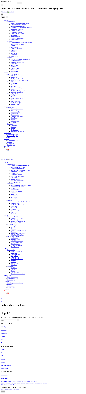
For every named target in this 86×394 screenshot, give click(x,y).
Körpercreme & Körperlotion (18, 87)
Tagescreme (14, 50)
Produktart (10, 41)
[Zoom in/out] (4, 391)
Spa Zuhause (14, 95)
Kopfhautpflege (15, 130)
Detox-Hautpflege (15, 101)
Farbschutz (14, 122)
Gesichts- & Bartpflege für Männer (20, 23)
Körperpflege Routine (13, 94)
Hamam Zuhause (15, 97)
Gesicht (6, 20)
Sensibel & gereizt (15, 30)
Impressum (16, 389)
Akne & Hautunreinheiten (18, 26)
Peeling (13, 45)
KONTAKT (3, 349)
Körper (6, 72)
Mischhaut (13, 66)
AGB (2, 355)
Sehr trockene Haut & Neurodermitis (20, 59)
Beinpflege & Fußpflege (17, 92)
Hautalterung (14, 77)
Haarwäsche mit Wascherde (18, 131)
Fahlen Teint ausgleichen (17, 33)
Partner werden (4, 378)
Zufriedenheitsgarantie (6, 365)
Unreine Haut (14, 71)
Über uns (6, 139)
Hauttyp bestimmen (12, 134)
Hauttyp (9, 57)
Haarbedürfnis (11, 107)
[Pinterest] (6, 386)
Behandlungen (11, 137)
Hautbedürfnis (11, 21)
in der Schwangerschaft (17, 98)
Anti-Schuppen (15, 121)
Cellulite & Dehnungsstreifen (18, 75)
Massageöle (14, 83)
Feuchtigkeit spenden (16, 32)
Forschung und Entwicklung (15, 140)
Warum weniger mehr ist (7, 384)
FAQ (2, 352)
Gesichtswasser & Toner (17, 44)
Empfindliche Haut (16, 60)
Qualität (9, 142)
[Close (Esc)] (2, 391)
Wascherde (14, 84)
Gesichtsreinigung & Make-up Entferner (21, 42)
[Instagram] (2, 386)
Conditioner (14, 125)
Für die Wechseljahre (16, 103)
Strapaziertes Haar (15, 112)
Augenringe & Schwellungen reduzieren (21, 27)
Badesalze (13, 86)
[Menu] (2, 14)
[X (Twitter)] (4, 386)
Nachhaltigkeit (11, 145)
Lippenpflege (14, 56)
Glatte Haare (14, 118)
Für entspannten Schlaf (17, 100)
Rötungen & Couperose (17, 29)
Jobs (2, 339)
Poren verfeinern (15, 39)
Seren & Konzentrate (16, 48)
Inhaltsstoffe (10, 143)
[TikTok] (5, 386)
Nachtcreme (14, 51)
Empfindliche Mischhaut (17, 62)
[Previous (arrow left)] (2, 392)
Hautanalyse (7, 133)
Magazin (6, 146)
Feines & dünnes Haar (17, 109)
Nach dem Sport (15, 104)
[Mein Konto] (1, 155)
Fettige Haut (14, 63)
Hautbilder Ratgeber (12, 136)
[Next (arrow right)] (4, 392)
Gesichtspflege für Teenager (18, 24)
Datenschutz (8, 389)
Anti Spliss (14, 110)
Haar (5, 106)
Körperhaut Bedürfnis (13, 74)
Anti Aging (14, 35)
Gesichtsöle (14, 54)
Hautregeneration (15, 36)
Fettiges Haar (14, 113)
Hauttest (3, 336)
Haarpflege (10, 124)
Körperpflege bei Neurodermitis (19, 80)
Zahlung (3, 359)
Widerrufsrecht (4, 368)
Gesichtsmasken (15, 47)
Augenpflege (14, 53)
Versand (3, 362)
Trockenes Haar (15, 115)
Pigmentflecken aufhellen (17, 38)
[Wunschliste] (1, 157)
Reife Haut (14, 69)
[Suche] (1, 154)
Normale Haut (14, 65)
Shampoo (13, 127)
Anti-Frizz (13, 119)
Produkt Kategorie (12, 81)
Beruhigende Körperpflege (18, 78)
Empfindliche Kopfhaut (17, 116)
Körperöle (13, 89)
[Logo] (7, 12)
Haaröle (13, 128)
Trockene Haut (15, 68)
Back (3, 17)
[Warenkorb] (1, 158)
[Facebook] (1, 386)
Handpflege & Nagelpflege (18, 91)
